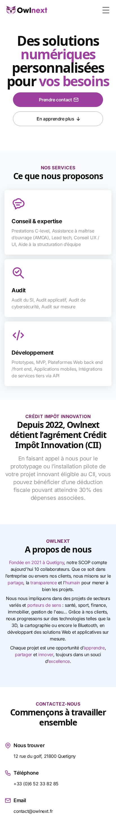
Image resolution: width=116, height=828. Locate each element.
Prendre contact (55, 99)
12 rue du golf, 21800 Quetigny (45, 756)
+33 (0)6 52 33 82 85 (36, 783)
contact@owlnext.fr (33, 811)
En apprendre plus (55, 119)
